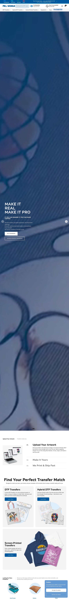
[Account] (62, 6)
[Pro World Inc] (9, 6)
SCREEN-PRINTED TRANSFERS (14, 238)
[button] (65, 6)
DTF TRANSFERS (11, 233)
